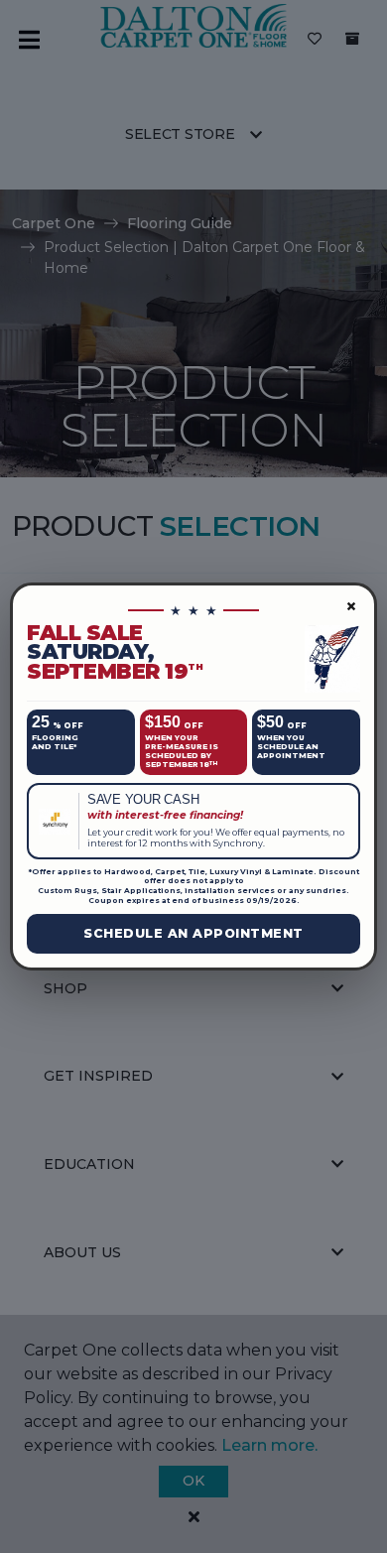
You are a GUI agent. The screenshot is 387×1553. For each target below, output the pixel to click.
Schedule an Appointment (193, 933)
